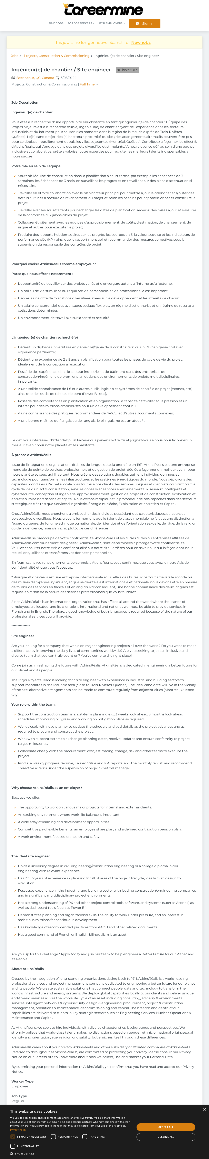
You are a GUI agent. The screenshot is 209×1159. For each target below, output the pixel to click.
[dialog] (104, 1132)
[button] (70, 1153)
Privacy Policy (18, 1129)
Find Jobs (56, 23)
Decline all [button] (166, 1137)
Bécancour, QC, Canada (35, 78)
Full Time (87, 84)
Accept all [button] (166, 1127)
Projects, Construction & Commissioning (57, 56)
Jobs (14, 56)
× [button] (204, 1109)
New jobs (141, 42)
